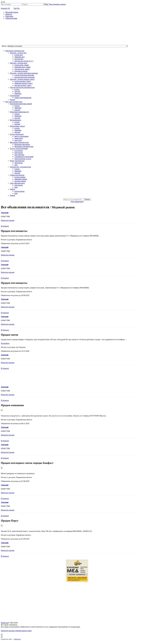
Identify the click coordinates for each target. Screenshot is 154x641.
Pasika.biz (4, 623)
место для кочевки (21, 136)
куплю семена (19, 177)
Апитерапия (14, 96)
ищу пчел (18, 140)
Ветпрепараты (15, 120)
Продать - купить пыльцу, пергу (22, 79)
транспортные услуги (22, 159)
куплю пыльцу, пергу (22, 81)
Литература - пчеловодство (20, 167)
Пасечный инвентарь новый (21, 104)
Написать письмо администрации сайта (16, 631)
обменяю (17, 93)
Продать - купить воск (18, 63)
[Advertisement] (12, 32)
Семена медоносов (17, 175)
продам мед (18, 59)
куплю (17, 89)
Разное (12, 100)
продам (17, 91)
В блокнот (5, 226)
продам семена (20, 181)
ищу (16, 165)
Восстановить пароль (57, 4)
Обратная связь (11, 18)
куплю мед (18, 55)
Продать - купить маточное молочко (24, 73)
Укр (15, 8)
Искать (87, 199)
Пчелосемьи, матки (17, 126)
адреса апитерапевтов (22, 98)
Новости (8, 14)
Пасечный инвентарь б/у (19, 112)
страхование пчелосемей (23, 157)
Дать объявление (77, 202)
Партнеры (9, 16)
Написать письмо (7, 220)
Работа (12, 189)
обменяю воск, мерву (22, 67)
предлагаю (18, 153)
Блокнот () (5, 8)
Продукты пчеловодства (14, 51)
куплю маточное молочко (24, 75)
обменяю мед (19, 57)
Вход (46, 4)
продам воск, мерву (21, 69)
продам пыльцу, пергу (22, 85)
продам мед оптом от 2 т (23, 61)
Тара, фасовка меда (17, 183)
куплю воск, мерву (21, 65)
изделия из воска (20, 71)
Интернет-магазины (22, 144)
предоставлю (19, 191)
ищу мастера (19, 155)
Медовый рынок (11, 12)
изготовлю (18, 151)
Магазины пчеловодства (19, 142)
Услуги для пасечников (19, 148)
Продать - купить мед (18, 53)
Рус (18, 8)
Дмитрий (4, 213)
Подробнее (5, 343)
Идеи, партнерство (17, 161)
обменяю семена (20, 179)
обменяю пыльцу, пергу (23, 83)
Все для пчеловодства (13, 102)
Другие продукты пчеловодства (22, 87)
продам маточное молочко (24, 77)
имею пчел (18, 138)
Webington (17, 639)
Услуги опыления (16, 134)
